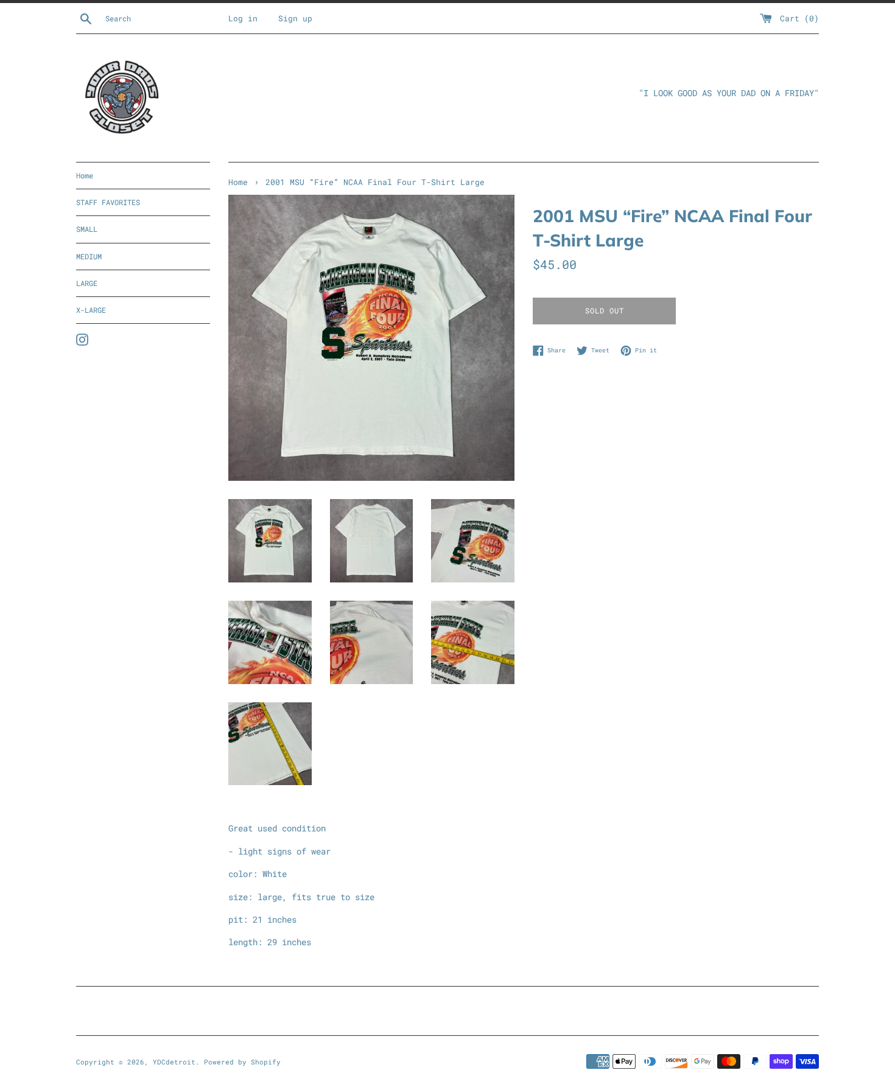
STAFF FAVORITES (108, 202)
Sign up (295, 18)
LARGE (86, 283)
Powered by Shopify (242, 1061)
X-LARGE (91, 310)
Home (84, 175)
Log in (243, 18)
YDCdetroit (174, 1061)
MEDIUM (89, 256)
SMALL (86, 229)
